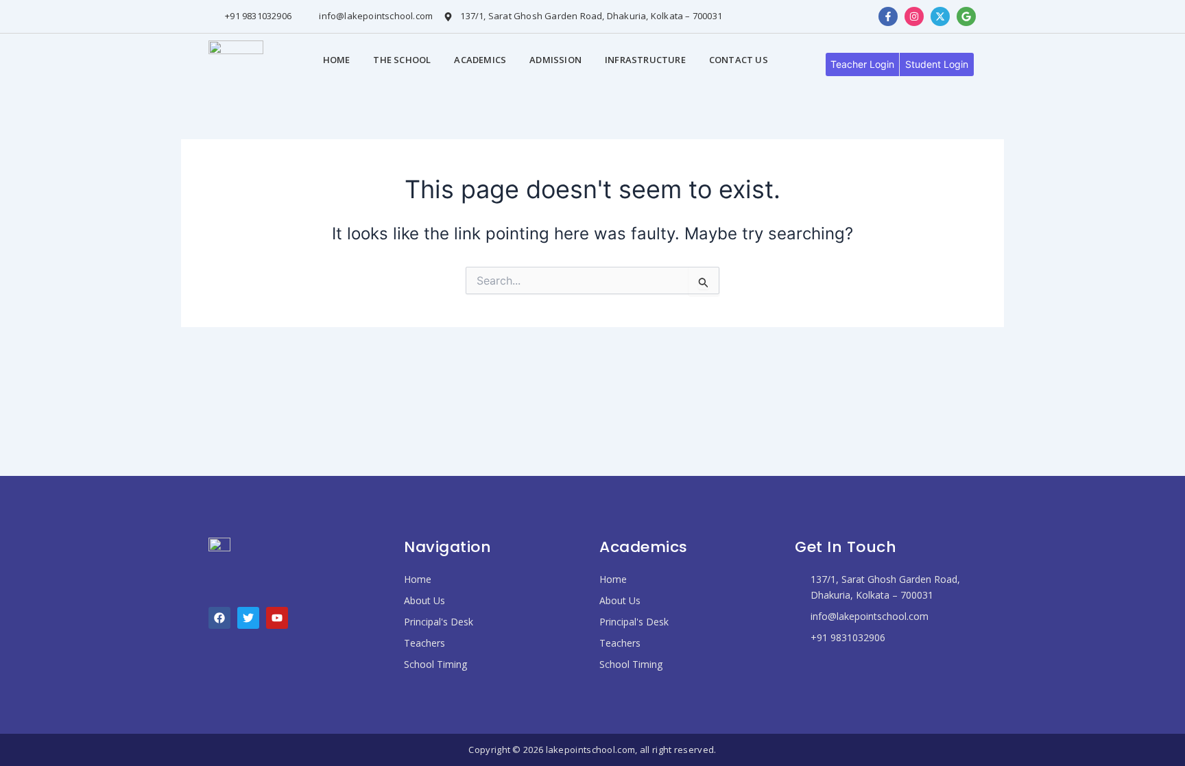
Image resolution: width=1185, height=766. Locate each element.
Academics (480, 59)
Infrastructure (645, 59)
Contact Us (738, 59)
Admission (555, 59)
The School (402, 59)
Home (336, 59)
